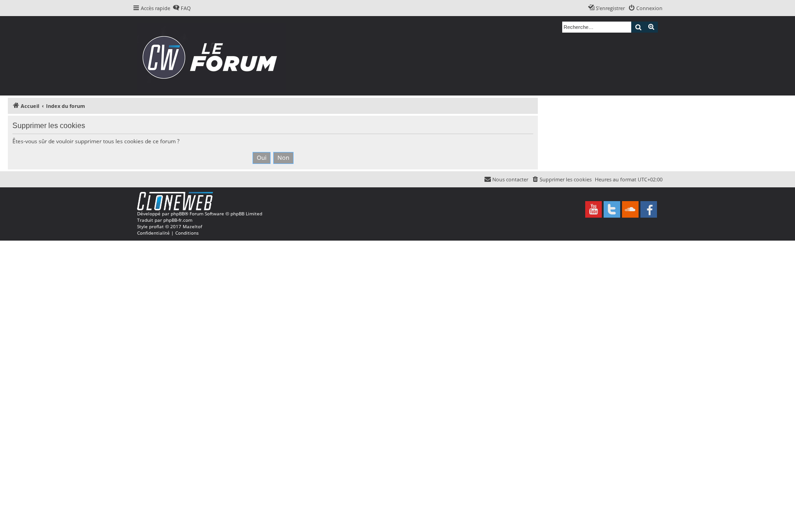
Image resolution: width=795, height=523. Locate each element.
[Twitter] (612, 209)
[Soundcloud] (630, 209)
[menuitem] (182, 8)
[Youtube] (593, 209)
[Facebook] (648, 209)
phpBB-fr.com (177, 220)
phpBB (177, 213)
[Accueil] (212, 55)
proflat (156, 226)
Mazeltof (192, 226)
